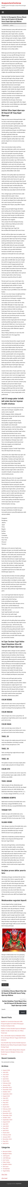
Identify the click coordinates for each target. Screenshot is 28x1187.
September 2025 (7, 1094)
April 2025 (6, 1104)
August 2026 (6, 1070)
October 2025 (6, 1091)
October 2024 (6, 1117)
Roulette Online (7, 1164)
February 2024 (7, 1134)
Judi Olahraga (6, 1158)
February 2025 (7, 1109)
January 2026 (6, 1085)
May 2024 (5, 1128)
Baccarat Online (7, 1151)
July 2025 (5, 1098)
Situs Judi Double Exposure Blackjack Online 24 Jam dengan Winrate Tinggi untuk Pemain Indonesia (13, 1038)
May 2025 (5, 1102)
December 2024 (7, 1113)
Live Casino (6, 1160)
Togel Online (6, 1170)
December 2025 (7, 1087)
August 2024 (6, 1122)
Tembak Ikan (6, 1168)
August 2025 (6, 1096)
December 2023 (7, 1139)
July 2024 (5, 1124)
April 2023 (6, 1143)
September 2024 (7, 1119)
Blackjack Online (7, 1153)
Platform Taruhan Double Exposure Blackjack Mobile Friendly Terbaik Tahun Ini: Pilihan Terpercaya (13, 1031)
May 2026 (5, 1076)
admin (11, 25)
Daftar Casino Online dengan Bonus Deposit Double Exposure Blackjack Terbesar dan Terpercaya (13, 1052)
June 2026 (6, 1074)
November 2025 (7, 1089)
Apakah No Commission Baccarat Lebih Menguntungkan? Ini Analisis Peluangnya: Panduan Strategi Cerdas (12, 1023)
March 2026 (6, 1081)
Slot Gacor (5, 984)
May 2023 (5, 1141)
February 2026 (7, 1083)
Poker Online (6, 1162)
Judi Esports (6, 1155)
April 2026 (6, 1078)
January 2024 (6, 1137)
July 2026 (5, 1072)
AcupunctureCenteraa (11, 3)
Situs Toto (4, 1174)
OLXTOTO (18, 1183)
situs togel (4, 1178)
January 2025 (6, 1111)
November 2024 (7, 1115)
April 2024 (6, 1130)
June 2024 (6, 1126)
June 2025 (6, 1100)
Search (3, 1009)
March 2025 (6, 1106)
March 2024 (6, 1132)
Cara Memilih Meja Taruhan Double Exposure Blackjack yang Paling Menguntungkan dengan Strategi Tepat (13, 1045)
